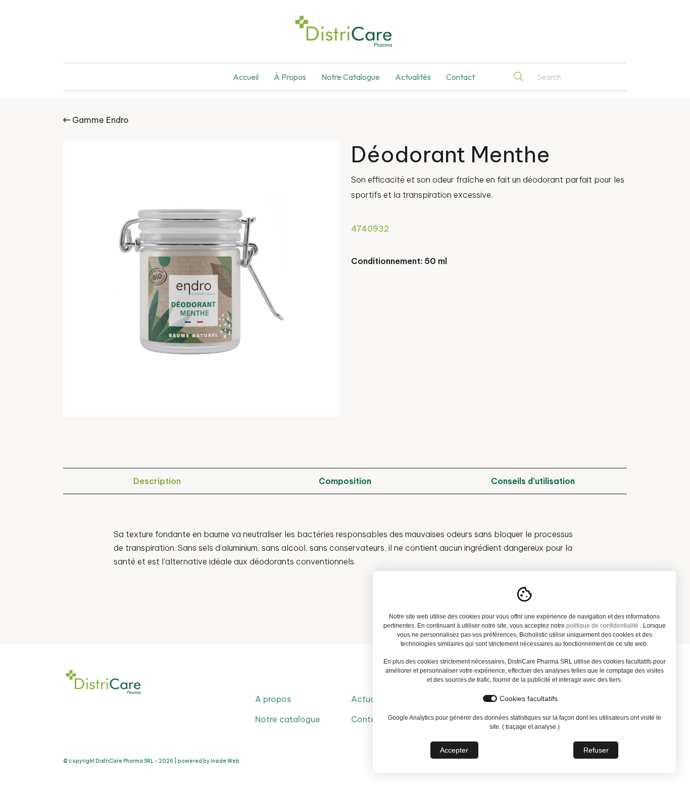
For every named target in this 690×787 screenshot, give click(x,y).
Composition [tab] (345, 481)
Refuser (596, 750)
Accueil (246, 77)
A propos (273, 699)
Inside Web (225, 761)
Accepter (454, 750)
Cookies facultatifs (529, 698)
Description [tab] (157, 481)
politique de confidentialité (602, 625)
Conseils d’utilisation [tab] (533, 481)
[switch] (490, 698)
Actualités (413, 77)
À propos (290, 77)
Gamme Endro (99, 120)
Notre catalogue (350, 77)
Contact (460, 77)
